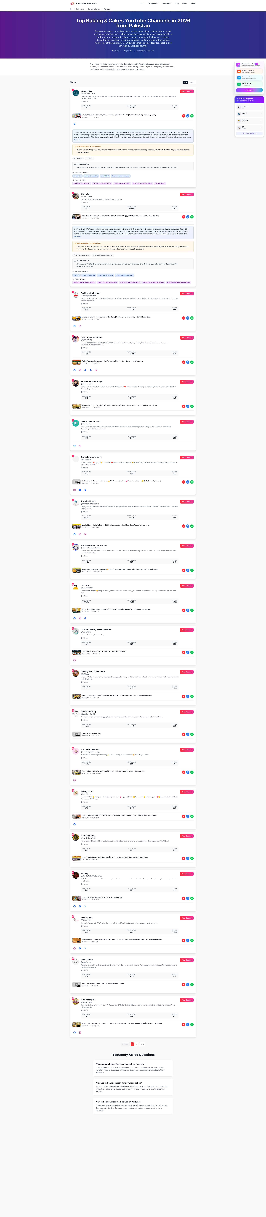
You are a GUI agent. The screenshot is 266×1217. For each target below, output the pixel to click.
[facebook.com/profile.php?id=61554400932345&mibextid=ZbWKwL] (80, 490)
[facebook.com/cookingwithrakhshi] (74, 326)
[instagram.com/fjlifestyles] (74, 948)
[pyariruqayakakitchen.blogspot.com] (85, 370)
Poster (192, 82)
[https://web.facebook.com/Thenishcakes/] (74, 446)
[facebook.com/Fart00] (74, 618)
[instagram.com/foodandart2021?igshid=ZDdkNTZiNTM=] (80, 618)
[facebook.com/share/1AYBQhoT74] (74, 824)
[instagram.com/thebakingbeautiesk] (74, 780)
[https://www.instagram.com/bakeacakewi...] (80, 446)
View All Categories (248, 133)
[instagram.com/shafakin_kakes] (74, 660)
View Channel (187, 91)
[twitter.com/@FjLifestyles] (85, 948)
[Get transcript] (192, 116)
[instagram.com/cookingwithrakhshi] (80, 326)
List (185, 82)
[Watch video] (183, 116)
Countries (166, 3)
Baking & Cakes (94, 9)
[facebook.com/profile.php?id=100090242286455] (74, 534)
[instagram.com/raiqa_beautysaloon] (96, 370)
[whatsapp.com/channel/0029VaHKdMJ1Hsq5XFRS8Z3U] (91, 370)
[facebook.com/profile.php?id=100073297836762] (80, 906)
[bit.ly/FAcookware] (85, 618)
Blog (177, 3)
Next (142, 1044)
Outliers (193, 3)
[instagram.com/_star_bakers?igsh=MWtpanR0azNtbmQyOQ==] (74, 490)
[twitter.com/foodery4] (85, 906)
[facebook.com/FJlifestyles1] (80, 948)
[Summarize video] (187, 116)
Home (142, 3)
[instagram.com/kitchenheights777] (80, 1032)
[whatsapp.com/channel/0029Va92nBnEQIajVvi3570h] (85, 490)
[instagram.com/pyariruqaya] (80, 370)
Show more (77, 140)
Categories (152, 3)
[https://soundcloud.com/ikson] (74, 124)
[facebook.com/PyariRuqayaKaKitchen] (74, 370)
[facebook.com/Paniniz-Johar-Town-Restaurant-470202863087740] (74, 906)
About (184, 3)
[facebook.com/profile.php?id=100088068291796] (74, 1032)
